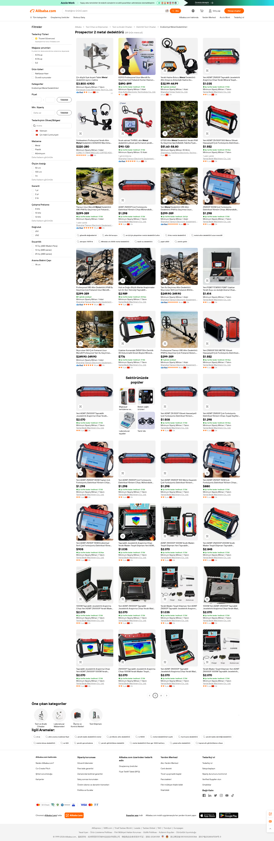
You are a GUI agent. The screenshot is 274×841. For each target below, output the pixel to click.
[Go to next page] (166, 695)
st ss (38, 737)
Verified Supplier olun (211, 779)
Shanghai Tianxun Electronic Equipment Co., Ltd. (137, 158)
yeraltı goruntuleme (85, 743)
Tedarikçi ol (207, 763)
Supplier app (132, 815)
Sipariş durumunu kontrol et (214, 774)
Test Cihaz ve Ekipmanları (97, 27)
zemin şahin (182, 242)
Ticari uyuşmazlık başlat (171, 774)
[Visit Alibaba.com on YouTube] (227, 795)
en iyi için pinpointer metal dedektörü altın (143, 235)
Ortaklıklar (206, 785)
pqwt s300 (165, 242)
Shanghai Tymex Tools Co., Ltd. (174, 92)
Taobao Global (149, 828)
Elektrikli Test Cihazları (146, 27)
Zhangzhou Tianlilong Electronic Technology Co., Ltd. (179, 152)
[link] (270, 814)
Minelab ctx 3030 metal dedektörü (115, 242)
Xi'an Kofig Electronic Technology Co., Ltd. (137, 92)
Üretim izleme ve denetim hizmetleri (93, 785)
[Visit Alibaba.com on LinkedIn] (209, 795)
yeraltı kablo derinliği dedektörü (218, 737)
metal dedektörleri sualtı (163, 737)
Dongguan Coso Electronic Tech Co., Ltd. (94, 89)
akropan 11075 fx (86, 242)
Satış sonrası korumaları (87, 779)
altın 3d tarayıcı (111, 235)
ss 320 (66, 743)
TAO (159, 828)
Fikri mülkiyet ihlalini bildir (172, 785)
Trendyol (167, 828)
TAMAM (64, 100)
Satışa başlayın (208, 768)
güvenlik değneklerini (88, 235)
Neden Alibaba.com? (45, 763)
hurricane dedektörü (189, 737)
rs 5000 (141, 737)
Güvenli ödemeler (85, 763)
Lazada (137, 828)
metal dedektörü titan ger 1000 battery (148, 743)
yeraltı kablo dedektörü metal (89, 737)
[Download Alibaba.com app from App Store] (207, 815)
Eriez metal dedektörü (177, 235)
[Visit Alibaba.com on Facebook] (204, 795)
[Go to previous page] (149, 695)
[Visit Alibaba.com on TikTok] (232, 795)
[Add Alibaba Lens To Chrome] (74, 815)
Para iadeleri (166, 779)
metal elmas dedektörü (45, 743)
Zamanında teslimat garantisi (90, 774)
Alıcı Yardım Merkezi (169, 763)
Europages (178, 828)
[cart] (202, 11)
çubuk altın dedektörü (181, 743)
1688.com (107, 828)
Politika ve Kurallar (85, 790)
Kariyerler (40, 779)
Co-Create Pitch (43, 768)
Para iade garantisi (85, 768)
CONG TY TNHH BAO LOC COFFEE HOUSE (94, 152)
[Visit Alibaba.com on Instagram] (221, 795)
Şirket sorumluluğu (44, 774)
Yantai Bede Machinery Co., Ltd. (217, 92)
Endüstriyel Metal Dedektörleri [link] (173, 27)
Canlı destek (166, 768)
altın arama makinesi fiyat (58, 737)
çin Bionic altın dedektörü (119, 737)
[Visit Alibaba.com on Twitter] (215, 795)
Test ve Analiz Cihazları (122, 27)
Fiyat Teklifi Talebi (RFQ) (129, 771)
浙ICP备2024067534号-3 (210, 837)
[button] (167, 11)
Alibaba (78, 27)
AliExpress (96, 828)
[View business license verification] (162, 836)
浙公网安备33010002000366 (183, 837)
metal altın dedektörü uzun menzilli (208, 235)
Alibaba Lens (51, 815)
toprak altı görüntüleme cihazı (211, 743)
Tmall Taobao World (123, 828)
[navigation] (52, 361)
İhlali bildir (165, 790)
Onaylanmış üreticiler (128, 766)
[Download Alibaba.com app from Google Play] (228, 815)
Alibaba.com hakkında (46, 757)
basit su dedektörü (144, 242)
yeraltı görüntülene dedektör (112, 743)
